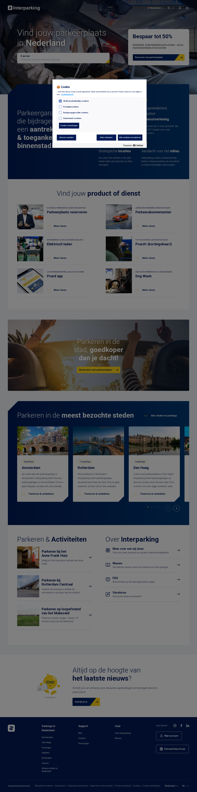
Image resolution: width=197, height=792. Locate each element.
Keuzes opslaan (67, 137)
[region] (99, 113)
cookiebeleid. (67, 94)
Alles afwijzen (106, 137)
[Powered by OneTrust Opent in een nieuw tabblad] (134, 146)
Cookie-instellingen (69, 125)
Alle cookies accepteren (130, 137)
